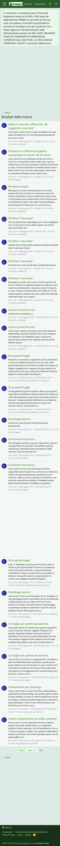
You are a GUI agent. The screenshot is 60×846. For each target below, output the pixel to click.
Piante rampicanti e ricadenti (29, 711)
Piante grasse (22, 458)
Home (28, 834)
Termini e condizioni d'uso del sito (31, 832)
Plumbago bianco (19, 419)
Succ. (30, 750)
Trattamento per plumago (24, 687)
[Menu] (4, 4)
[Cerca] (56, 4)
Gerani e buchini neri (21, 310)
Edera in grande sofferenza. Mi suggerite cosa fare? (28, 126)
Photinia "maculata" (21, 218)
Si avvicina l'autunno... (22, 439)
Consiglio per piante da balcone (28, 624)
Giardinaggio (14, 179)
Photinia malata (18, 186)
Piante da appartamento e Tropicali (32, 380)
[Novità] (50, 4)
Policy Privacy (8, 834)
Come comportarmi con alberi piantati (32, 718)
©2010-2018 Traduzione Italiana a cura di (25, 843)
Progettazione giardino (27, 743)
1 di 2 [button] (21, 750)
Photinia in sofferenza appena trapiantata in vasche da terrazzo (29, 153)
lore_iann (12, 141)
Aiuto (20, 834)
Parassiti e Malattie (17, 144)
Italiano (8, 827)
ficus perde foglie (19, 356)
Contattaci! (7, 832)
